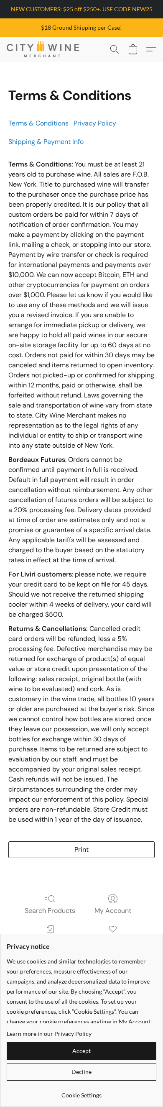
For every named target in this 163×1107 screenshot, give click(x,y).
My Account (112, 910)
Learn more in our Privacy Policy (49, 1033)
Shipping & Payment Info (46, 141)
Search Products (50, 910)
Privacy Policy (95, 123)
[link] (81, 1092)
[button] (45, 49)
